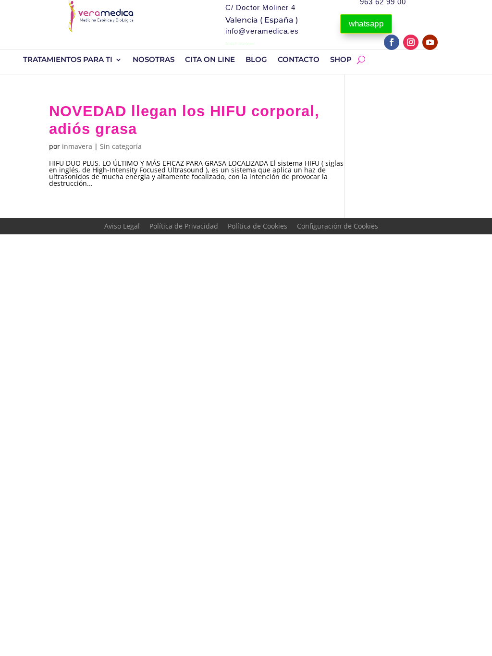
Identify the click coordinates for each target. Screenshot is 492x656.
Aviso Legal (122, 226)
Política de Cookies (257, 226)
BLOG (256, 60)
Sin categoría (121, 146)
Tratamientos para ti (67, 60)
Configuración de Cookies (337, 226)
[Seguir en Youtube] (430, 42)
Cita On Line (210, 60)
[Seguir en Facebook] (391, 42)
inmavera (77, 146)
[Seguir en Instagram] (410, 42)
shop (341, 60)
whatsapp (366, 23)
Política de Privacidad (183, 226)
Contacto (299, 60)
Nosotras (153, 60)
